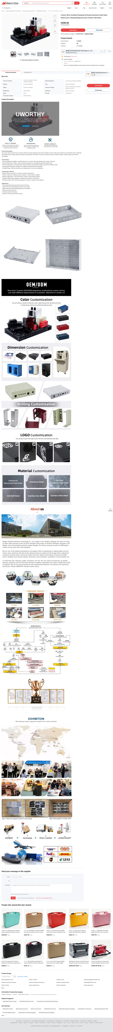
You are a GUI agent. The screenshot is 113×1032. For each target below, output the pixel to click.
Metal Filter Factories (8, 1009)
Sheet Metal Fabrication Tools (27, 1001)
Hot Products (19, 1020)
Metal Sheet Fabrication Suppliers (67, 1009)
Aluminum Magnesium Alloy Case (92, 979)
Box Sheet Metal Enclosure (9, 1012)
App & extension (93, 8)
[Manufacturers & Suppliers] (10, 3)
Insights (95, 1020)
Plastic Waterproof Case (7, 979)
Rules (110, 8)
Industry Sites (66, 1020)
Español (25, 1022)
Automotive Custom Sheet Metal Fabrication (47, 1001)
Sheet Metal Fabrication (41, 11)
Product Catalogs (23, 976)
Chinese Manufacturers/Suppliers (38, 1020)
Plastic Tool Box (5, 985)
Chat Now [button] (100, 30)
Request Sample (89, 34)
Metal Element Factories (50, 1009)
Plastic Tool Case (33, 979)
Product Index (83, 1020)
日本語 (73, 1022)
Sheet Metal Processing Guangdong (27, 1012)
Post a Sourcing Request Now (44, 898)
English (20, 1022)
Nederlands (59, 1022)
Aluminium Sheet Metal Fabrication (55, 11)
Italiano (48, 1022)
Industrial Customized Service (29, 11)
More (3, 1015)
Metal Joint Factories (36, 1009)
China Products (26, 1020)
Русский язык (43, 1022)
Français (36, 1022)
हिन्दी (77, 1022)
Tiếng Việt (91, 1022)
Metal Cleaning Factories (22, 1009)
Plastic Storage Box (61, 985)
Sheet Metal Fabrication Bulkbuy (46, 1012)
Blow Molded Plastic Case (90, 982)
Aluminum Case (60, 979)
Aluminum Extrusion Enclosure (9, 982)
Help (84, 8)
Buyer (76, 8)
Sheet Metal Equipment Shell (101, 1009)
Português (31, 1022)
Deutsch (53, 1022)
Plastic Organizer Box (34, 985)
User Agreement (65, 1026)
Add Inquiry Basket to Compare (30, 60)
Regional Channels (75, 1020)
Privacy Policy (79, 1026)
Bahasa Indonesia (99, 1022)
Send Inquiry (73, 30)
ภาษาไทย (82, 1022)
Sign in (109, 4)
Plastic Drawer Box (88, 985)
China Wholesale (50, 1020)
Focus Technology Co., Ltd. (46, 1026)
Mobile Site (90, 1020)
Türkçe (86, 1022)
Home (3, 11)
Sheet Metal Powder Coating (9, 1001)
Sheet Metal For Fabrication (84, 1009)
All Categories (7, 8)
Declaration (72, 1026)
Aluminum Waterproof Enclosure (37, 982)
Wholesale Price (58, 1020)
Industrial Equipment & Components (13, 11)
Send (13, 898)
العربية (64, 1022)
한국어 (69, 1022)
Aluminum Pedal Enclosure (62, 982)
